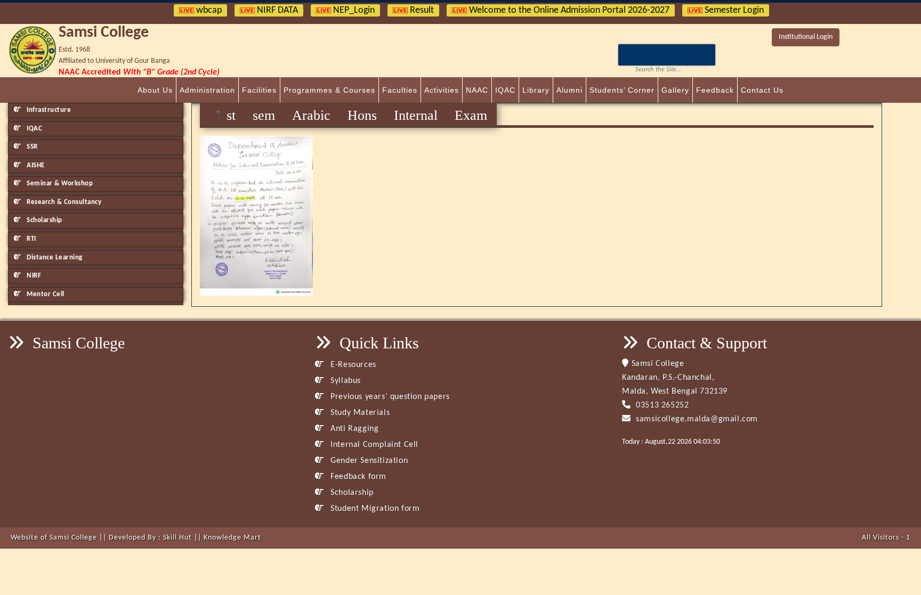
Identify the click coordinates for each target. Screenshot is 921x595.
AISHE (35, 165)
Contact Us (762, 90)
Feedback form (357, 476)
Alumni (569, 90)
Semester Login (733, 10)
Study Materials (359, 413)
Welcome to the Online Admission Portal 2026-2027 (568, 10)
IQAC (505, 90)
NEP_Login (353, 10)
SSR (31, 146)
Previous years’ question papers (389, 397)
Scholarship (43, 220)
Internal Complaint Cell (373, 445)
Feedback (715, 90)
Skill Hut (177, 538)
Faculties (399, 90)
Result (421, 10)
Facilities (259, 90)
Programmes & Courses (329, 90)
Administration (207, 90)
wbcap (208, 10)
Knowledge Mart (232, 538)
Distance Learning (54, 257)
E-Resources (352, 365)
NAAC (477, 90)
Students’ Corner (622, 90)
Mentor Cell (44, 294)
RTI (30, 238)
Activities (441, 90)
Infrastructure (48, 110)
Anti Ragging (353, 429)
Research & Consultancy (63, 202)
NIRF (33, 275)
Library (536, 90)
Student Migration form (373, 508)
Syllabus (344, 381)
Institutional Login (806, 37)
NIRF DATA (276, 10)
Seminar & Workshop (59, 183)
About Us (155, 90)
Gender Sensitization (368, 461)
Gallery (675, 90)
